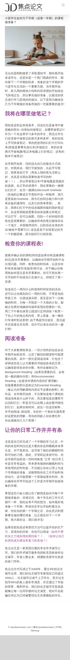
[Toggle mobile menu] (63, 5)
